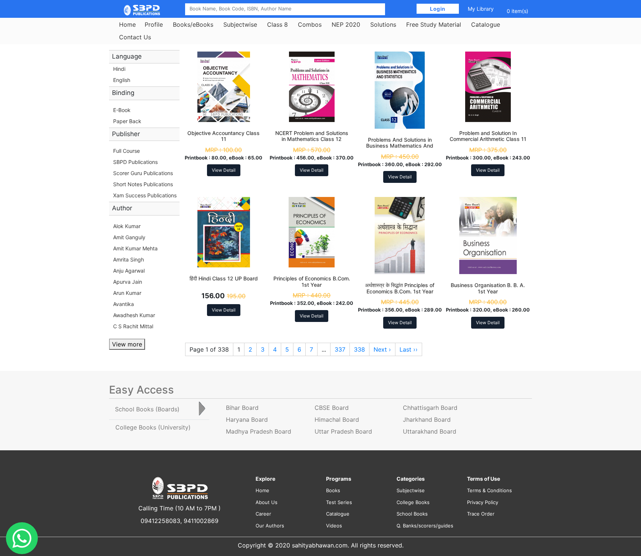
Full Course (126, 151)
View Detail (224, 170)
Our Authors (270, 526)
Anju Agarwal (129, 270)
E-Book (122, 110)
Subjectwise (240, 24)
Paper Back (127, 121)
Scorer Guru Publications (143, 173)
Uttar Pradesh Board (343, 431)
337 (340, 349)
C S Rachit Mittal (133, 326)
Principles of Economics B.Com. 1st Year (311, 281)
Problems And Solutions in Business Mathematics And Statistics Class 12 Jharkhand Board (399, 148)
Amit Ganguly (129, 237)
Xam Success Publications (145, 195)
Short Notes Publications (143, 184)
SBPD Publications (135, 162)
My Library (481, 9)
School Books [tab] (147, 409)
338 (359, 349)
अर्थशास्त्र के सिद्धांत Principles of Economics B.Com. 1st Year (399, 288)
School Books (412, 514)
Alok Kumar (127, 226)
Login (438, 9)
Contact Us (135, 37)
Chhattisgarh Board (430, 407)
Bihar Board (242, 407)
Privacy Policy (482, 502)
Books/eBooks (193, 24)
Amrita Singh (128, 259)
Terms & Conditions (489, 490)
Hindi (119, 69)
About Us (266, 502)
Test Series (339, 502)
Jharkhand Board (427, 419)
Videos (334, 526)
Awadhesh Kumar (134, 315)
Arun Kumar (127, 293)
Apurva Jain (127, 282)
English (121, 80)
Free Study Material (433, 24)
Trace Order (480, 514)
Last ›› (409, 349)
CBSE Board (332, 407)
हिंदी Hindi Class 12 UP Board (224, 278)
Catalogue (485, 24)
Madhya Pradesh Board (258, 431)
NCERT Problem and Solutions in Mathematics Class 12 (311, 136)
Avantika (123, 304)
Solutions (383, 24)
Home (127, 24)
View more (127, 344)
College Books (413, 502)
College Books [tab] (153, 427)
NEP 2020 (346, 24)
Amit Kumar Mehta (135, 248)
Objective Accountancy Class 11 (223, 136)
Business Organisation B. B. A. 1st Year (488, 288)
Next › (382, 349)
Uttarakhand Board (429, 431)
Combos (310, 24)
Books (333, 490)
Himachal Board (337, 419)
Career (263, 514)
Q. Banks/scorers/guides (425, 526)
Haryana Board (247, 419)
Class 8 (277, 24)
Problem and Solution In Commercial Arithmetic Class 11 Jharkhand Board (488, 139)
